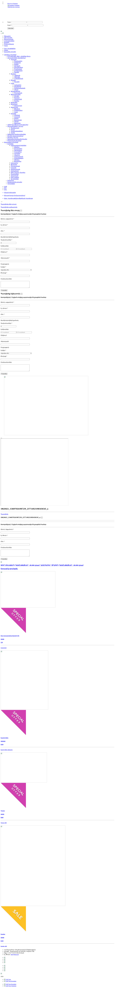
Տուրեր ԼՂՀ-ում (12, 137)
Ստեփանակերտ (17, 131)
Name (9, 22)
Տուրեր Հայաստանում (15, 136)
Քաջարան (18, 120)
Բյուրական (18, 93)
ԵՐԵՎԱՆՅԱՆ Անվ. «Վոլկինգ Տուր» (19, 56)
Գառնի (16, 72)
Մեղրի (16, 121)
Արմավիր (14, 102)
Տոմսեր (6, 42)
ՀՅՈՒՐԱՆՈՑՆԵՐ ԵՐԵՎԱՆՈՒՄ (17, 124)
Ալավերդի (17, 86)
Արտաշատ (18, 105)
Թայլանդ (14, 164)
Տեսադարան (8, 39)
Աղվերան (17, 62)
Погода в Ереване (12, 3)
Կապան (17, 116)
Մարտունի (18, 99)
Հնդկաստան (15, 169)
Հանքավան (18, 70)
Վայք (16, 112)
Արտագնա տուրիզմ (11, 142)
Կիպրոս (17, 155)
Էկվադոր (10, 180)
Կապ (6, 45)
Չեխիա (16, 159)
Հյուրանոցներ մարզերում (16, 58)
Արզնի (16, 64)
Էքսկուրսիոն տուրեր (14, 182)
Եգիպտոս (14, 163)
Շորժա (16, 101)
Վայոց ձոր (14, 107)
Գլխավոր (7, 36)
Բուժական (18, 69)
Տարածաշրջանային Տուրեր (17, 139)
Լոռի (12, 83)
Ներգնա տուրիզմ (10, 54)
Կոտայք (14, 59)
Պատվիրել (4, 514)
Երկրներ (10, 144)
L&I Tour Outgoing (10, 986)
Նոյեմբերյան (18, 78)
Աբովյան (17, 66)
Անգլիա (16, 147)
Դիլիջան (17, 75)
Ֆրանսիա (17, 161)
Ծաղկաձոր (18, 61)
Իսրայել (13, 167)
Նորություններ (9, 41)
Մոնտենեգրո (18, 158)
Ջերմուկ (17, 109)
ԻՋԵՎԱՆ (17, 77)
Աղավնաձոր (18, 67)
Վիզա (6, 50)
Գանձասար (15, 128)
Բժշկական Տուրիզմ (14, 140)
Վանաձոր (17, 85)
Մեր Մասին (8, 37)
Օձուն (16, 89)
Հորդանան (15, 171)
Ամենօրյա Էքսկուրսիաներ (16, 134)
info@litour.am (15, 954)
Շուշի (13, 129)
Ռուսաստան (15, 166)
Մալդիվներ (15, 174)
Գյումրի (16, 81)
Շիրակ (13, 80)
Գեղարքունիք (15, 94)
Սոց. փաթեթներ (9, 48)
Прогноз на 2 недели (14, 7)
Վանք (13, 132)
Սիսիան (17, 115)
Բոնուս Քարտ (9, 44)
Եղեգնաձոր (18, 110)
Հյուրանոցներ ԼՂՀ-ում (15, 126)
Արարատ (14, 104)
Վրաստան (14, 175)
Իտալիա (17, 153)
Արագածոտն (15, 91)
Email (9, 25)
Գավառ (17, 97)
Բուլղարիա (18, 148)
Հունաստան (18, 156)
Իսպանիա (18, 152)
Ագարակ (17, 123)
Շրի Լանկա (15, 177)
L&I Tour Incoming (10, 981)
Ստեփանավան (19, 88)
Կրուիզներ (11, 183)
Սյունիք (13, 113)
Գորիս (16, 118)
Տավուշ (13, 74)
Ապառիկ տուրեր (10, 51)
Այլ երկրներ (15, 179)
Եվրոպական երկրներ (18, 145)
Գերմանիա (18, 150)
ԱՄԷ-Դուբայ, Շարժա (18, 172)
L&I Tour (8, 979)
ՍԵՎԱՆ (16, 96)
